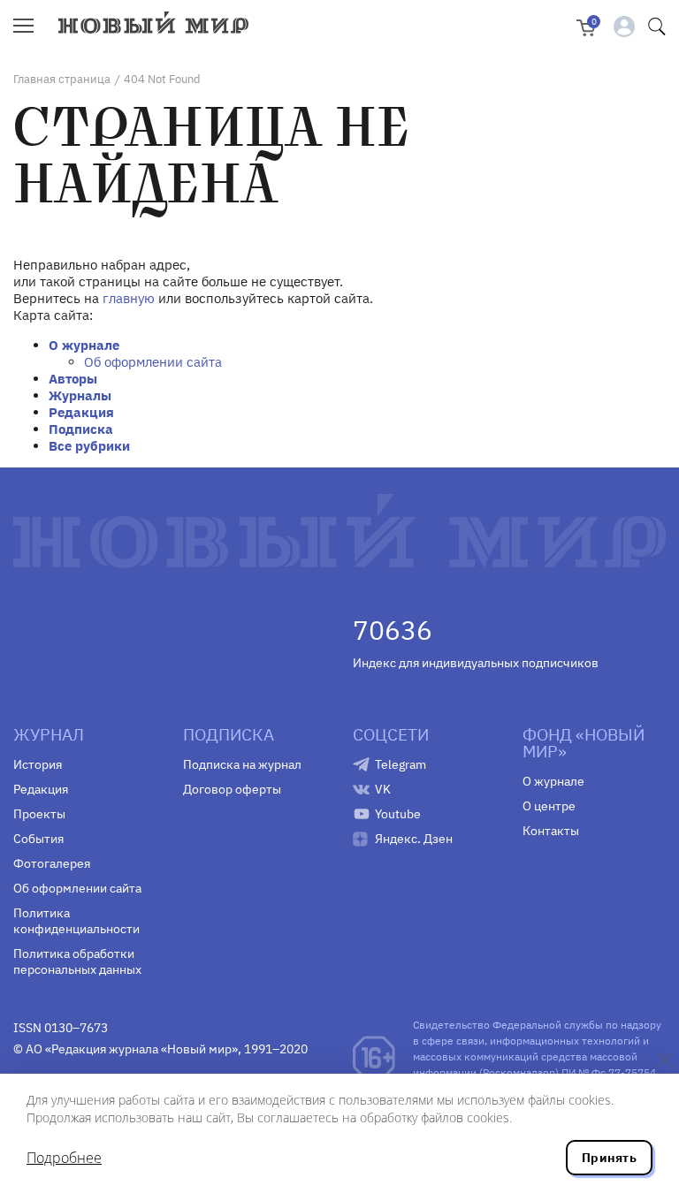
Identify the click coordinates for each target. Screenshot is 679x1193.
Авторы (73, 378)
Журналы (80, 395)
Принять (609, 1158)
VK (383, 789)
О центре (549, 806)
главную (129, 298)
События (38, 839)
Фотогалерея (51, 863)
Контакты (551, 831)
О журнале (84, 345)
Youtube (398, 814)
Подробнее (64, 1157)
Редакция (81, 412)
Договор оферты (232, 789)
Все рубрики (89, 445)
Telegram (400, 764)
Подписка (81, 429)
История (37, 764)
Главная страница (62, 79)
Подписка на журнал (242, 764)
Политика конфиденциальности (76, 921)
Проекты (39, 814)
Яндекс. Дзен (414, 839)
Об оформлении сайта (153, 361)
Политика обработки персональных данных (77, 961)
